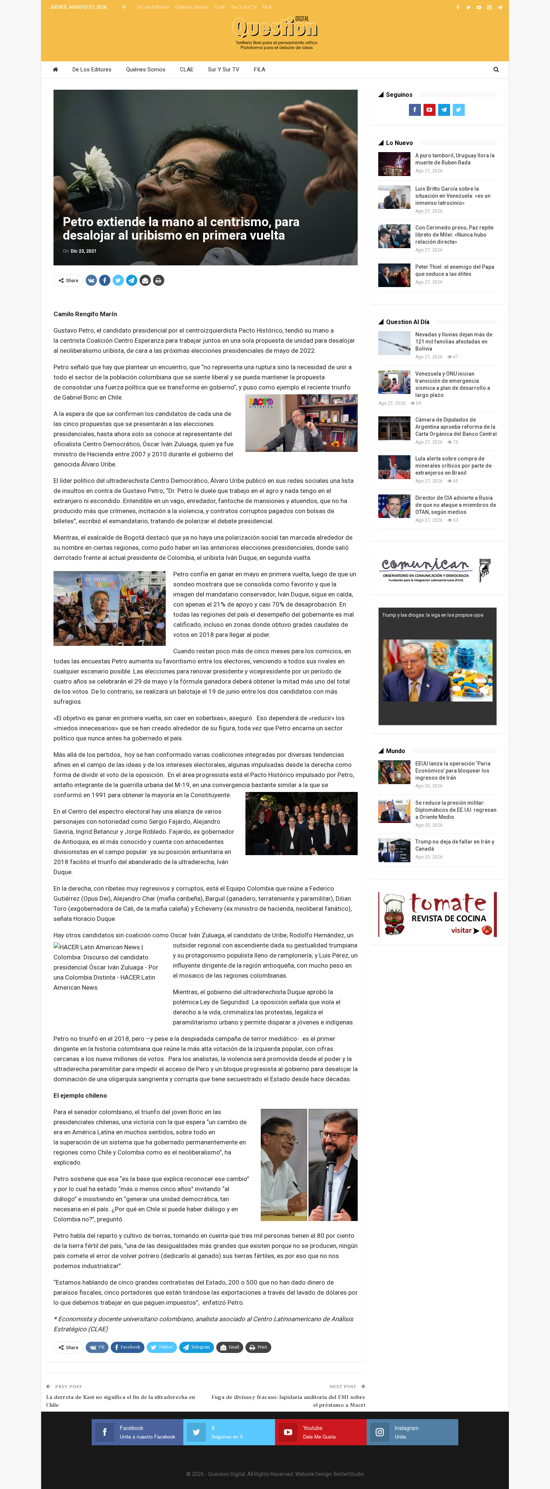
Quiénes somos (192, 7)
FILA (267, 7)
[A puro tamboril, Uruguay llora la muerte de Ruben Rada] (394, 164)
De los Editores (153, 7)
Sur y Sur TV (244, 7)
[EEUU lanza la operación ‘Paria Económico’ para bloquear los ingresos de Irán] (394, 772)
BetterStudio (349, 1474)
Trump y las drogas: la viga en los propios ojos (432, 615)
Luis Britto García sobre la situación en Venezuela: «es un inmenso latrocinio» (453, 196)
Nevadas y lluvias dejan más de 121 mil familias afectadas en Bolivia (453, 342)
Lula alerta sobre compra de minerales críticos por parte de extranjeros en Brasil (453, 466)
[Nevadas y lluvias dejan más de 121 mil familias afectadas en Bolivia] (394, 343)
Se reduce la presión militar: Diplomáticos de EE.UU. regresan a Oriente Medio (455, 810)
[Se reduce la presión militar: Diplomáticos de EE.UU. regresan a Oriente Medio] (394, 811)
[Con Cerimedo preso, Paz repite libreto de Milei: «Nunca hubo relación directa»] (394, 236)
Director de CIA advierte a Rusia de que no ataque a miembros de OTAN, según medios (455, 505)
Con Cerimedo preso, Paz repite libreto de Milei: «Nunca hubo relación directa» (454, 235)
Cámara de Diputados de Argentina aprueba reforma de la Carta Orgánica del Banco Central (456, 427)
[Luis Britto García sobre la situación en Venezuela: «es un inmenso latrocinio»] (394, 197)
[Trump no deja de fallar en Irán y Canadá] (394, 850)
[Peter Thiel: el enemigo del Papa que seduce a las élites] (394, 275)
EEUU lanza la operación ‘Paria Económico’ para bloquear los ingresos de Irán (453, 771)
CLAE (220, 7)
